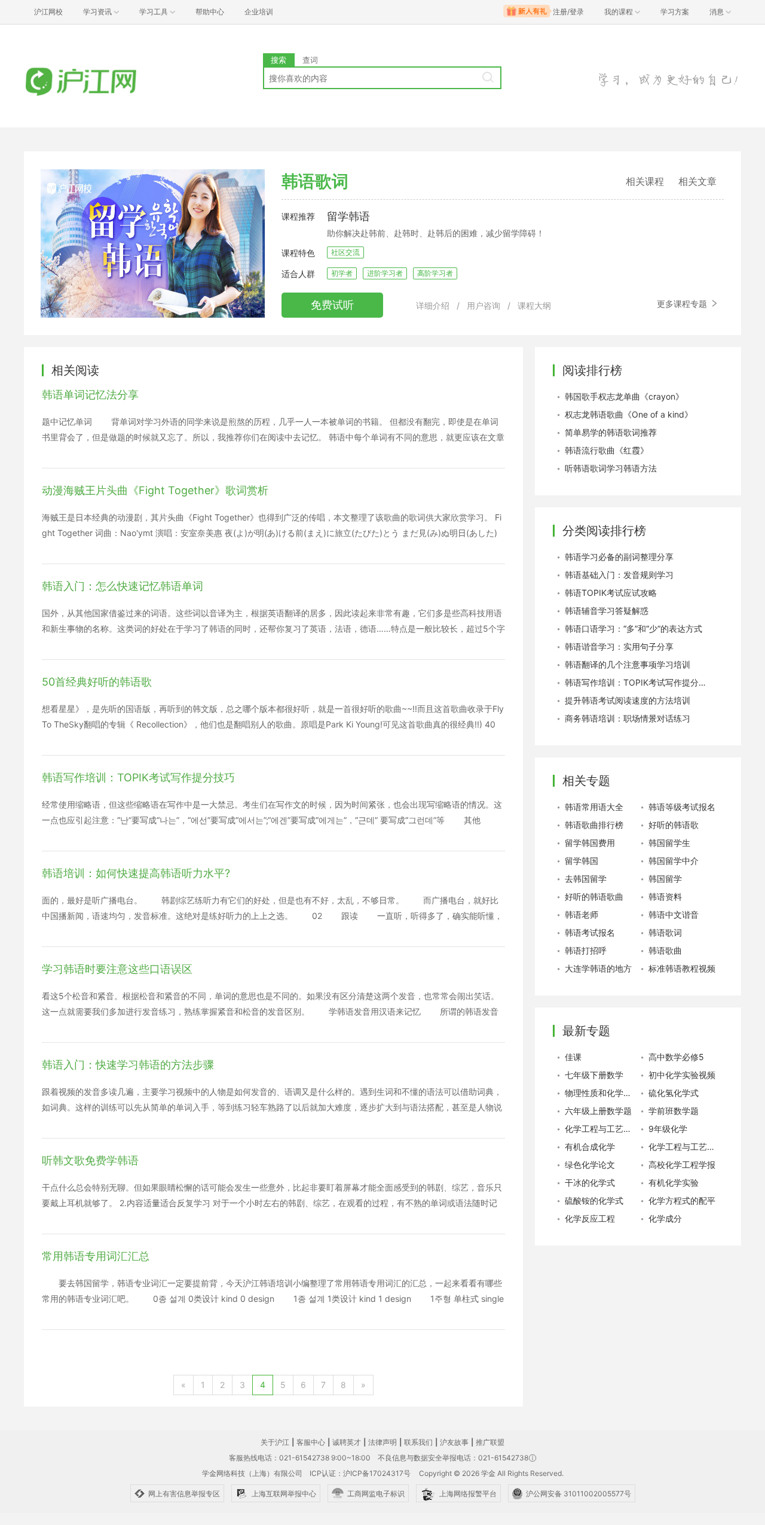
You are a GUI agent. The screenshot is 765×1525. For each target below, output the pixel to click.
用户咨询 (483, 305)
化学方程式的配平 (681, 1200)
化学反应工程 (590, 1218)
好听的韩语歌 (673, 825)
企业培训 (258, 11)
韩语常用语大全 (594, 807)
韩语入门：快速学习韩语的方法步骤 (128, 1064)
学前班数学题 (673, 1111)
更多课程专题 (683, 304)
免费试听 (332, 305)
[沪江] (98, 82)
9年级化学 (667, 1129)
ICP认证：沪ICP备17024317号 (360, 1473)
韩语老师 (581, 914)
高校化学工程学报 (681, 1164)
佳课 (573, 1057)
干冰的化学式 (590, 1182)
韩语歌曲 (665, 950)
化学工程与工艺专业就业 (601, 1129)
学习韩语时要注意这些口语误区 (117, 969)
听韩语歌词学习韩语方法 (611, 468)
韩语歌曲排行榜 (594, 825)
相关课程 (645, 181)
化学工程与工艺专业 (684, 1147)
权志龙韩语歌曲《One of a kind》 (629, 414)
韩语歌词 (665, 932)
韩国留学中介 (673, 861)
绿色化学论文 (590, 1164)
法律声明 (382, 1442)
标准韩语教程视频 (681, 968)
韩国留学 (665, 878)
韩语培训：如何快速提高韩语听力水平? (136, 873)
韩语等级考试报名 (681, 807)
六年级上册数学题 (598, 1111)
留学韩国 (581, 861)
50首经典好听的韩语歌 (97, 681)
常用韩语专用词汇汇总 (95, 1256)
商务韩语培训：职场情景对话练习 (627, 718)
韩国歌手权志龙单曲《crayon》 (624, 396)
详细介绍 (432, 305)
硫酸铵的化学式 (594, 1200)
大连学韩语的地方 (598, 968)
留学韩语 (348, 216)
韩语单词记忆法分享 (90, 394)
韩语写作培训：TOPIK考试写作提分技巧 (138, 777)
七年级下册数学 (594, 1075)
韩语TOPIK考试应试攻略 (611, 593)
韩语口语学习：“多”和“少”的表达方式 (633, 628)
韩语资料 (665, 896)
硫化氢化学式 (673, 1093)
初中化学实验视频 (681, 1075)
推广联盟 (490, 1442)
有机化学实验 (673, 1182)
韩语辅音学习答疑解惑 (606, 610)
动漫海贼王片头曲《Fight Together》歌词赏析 (155, 490)
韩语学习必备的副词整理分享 (619, 557)
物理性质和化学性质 (601, 1093)
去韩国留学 (586, 878)
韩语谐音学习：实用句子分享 (619, 646)
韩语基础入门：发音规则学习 (619, 575)
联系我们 (418, 1442)
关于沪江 (275, 1442)
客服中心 (310, 1442)
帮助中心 (209, 11)
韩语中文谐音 (673, 914)
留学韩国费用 (590, 843)
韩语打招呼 (586, 950)
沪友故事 (454, 1442)
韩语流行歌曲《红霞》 (606, 450)
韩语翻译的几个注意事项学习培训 (627, 664)
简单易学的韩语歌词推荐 (611, 432)
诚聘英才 (346, 1442)
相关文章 (697, 181)
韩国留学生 (669, 843)
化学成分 (665, 1218)
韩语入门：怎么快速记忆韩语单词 (122, 586)
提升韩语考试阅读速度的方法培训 (627, 700)
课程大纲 (534, 305)
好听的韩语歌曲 (594, 896)
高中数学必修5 (676, 1057)
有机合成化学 (590, 1147)
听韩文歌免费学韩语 (90, 1160)
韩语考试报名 (590, 932)
